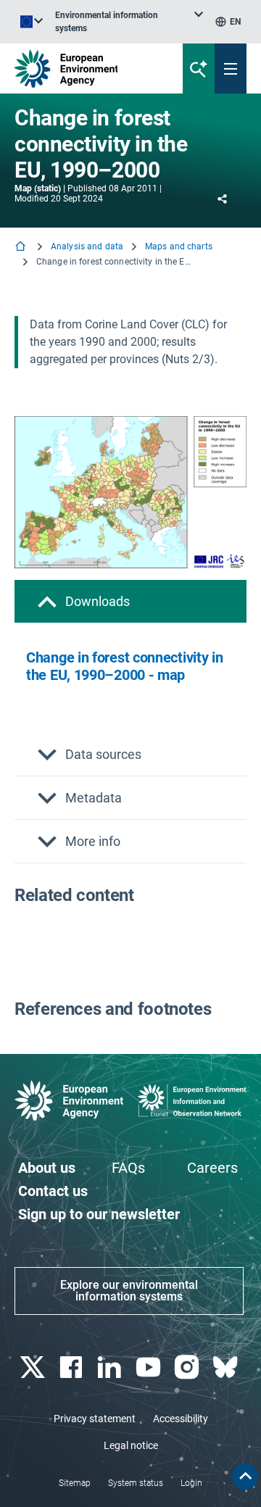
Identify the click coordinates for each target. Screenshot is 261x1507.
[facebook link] (72, 1367)
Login (191, 1483)
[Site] (88, 68)
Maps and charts (178, 246)
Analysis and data (87, 246)
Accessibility (180, 1418)
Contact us (53, 1191)
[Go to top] (245, 1477)
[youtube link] (149, 1367)
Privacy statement (95, 1418)
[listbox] (129, 21)
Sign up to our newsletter (99, 1214)
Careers (212, 1167)
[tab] (130, 601)
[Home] (21, 247)
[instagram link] (188, 1367)
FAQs (128, 1167)
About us (46, 1167)
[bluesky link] (227, 1367)
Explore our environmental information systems (129, 1290)
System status (135, 1483)
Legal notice (131, 1445)
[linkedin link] (111, 1367)
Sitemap (75, 1483)
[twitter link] (33, 1367)
